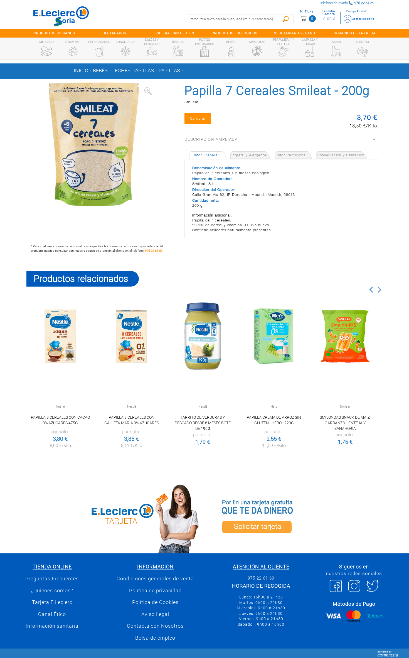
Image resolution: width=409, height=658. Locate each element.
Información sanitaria (52, 626)
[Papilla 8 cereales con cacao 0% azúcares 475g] (60, 336)
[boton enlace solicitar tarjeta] (294, 517)
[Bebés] (231, 51)
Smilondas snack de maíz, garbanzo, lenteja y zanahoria (345, 423)
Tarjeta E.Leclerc (52, 602)
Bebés (100, 71)
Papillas (169, 71)
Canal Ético (52, 614)
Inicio (81, 71)
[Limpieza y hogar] (310, 51)
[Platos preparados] (204, 51)
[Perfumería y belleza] (283, 51)
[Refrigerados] (99, 51)
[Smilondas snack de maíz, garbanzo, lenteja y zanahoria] (345, 336)
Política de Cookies (155, 602)
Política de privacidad (155, 590)
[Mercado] (46, 51)
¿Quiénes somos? (52, 590)
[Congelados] (125, 51)
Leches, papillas (133, 71)
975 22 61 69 (153, 251)
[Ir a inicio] (61, 16)
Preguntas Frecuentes (52, 578)
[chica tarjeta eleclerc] (114, 517)
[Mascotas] (257, 51)
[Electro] (362, 51)
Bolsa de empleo (155, 638)
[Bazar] (336, 51)
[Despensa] (73, 51)
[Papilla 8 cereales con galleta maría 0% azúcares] (131, 336)
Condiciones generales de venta (155, 578)
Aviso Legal (155, 614)
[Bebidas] (178, 51)
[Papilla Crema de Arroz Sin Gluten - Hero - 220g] (274, 336)
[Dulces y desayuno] (152, 51)
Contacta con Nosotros (155, 626)
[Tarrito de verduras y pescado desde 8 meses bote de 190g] (202, 336)
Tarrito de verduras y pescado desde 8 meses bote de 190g (203, 423)
